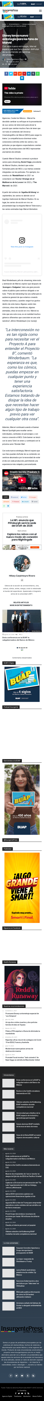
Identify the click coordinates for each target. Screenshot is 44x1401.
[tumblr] (33, 74)
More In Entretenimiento (21, 605)
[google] (15, 74)
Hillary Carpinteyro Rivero (15, 59)
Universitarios (36, 631)
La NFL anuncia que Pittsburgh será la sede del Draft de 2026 (22, 521)
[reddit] (20, 74)
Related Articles (21, 602)
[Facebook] (11, 1375)
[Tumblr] (27, 1375)
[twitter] (11, 74)
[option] (22, 625)
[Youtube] (22, 1375)
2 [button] (19, 647)
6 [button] (26, 647)
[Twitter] (16, 1375)
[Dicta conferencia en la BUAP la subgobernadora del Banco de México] (22, 621)
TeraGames (17, 1396)
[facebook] (6, 74)
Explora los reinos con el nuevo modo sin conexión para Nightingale (22, 535)
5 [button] (24, 647)
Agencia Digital (7, 1396)
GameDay (23, 1390)
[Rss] (33, 1375)
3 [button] (21, 647)
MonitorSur (27, 1396)
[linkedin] (29, 74)
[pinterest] (24, 74)
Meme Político (37, 1396)
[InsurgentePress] (11, 8)
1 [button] (17, 647)
